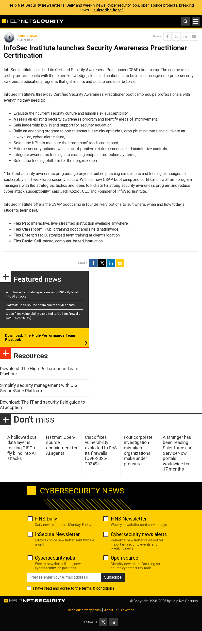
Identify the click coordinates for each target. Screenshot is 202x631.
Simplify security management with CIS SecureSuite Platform (38, 388)
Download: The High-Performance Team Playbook (40, 337)
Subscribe (113, 577)
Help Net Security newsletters (36, 5)
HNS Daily (46, 519)
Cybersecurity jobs (55, 558)
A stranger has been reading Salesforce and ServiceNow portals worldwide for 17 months (177, 453)
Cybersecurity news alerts (139, 534)
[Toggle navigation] (196, 21)
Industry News (27, 36)
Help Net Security (184, 601)
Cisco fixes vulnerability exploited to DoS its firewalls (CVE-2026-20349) (101, 450)
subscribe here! (108, 10)
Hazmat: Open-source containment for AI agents (40, 305)
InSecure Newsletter (57, 534)
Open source (124, 558)
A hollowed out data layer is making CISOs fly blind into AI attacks (21, 448)
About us (110, 610)
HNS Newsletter (129, 519)
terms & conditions (98, 588)
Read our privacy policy (84, 610)
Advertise (127, 610)
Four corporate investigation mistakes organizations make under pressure (138, 450)
